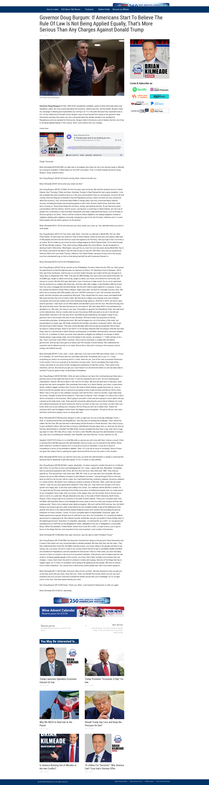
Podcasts (88, 10)
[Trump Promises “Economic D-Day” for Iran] (104, 662)
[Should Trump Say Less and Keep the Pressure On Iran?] (104, 705)
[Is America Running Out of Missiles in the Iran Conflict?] (59, 748)
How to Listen (52, 9)
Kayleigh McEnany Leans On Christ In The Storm (56, 629)
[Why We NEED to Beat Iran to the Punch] (59, 705)
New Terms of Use (136, 781)
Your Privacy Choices (163, 781)
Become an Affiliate (121, 9)
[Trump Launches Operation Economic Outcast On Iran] (59, 662)
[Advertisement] (149, 138)
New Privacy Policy (121, 781)
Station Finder (104, 9)
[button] (167, 9)
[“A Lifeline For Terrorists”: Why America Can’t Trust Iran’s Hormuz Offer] (104, 748)
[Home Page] (42, 9)
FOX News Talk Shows (70, 10)
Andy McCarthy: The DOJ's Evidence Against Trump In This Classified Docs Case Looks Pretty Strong (107, 630)
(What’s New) (149, 781)
